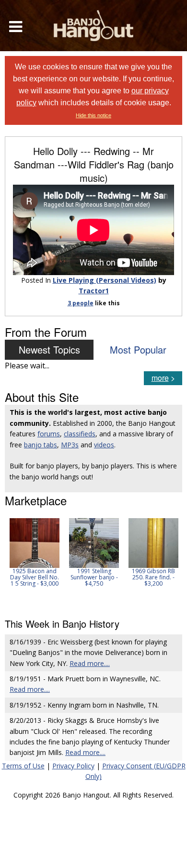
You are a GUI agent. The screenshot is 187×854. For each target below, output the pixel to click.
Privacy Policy (73, 765)
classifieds (79, 433)
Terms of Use (23, 765)
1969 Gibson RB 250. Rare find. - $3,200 (153, 577)
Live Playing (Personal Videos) (104, 280)
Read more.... (90, 663)
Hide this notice (93, 115)
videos (104, 444)
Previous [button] (9, 561)
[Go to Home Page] (93, 25)
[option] (34, 552)
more (160, 377)
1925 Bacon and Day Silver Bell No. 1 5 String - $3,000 (34, 577)
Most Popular (138, 349)
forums (48, 433)
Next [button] (169, 561)
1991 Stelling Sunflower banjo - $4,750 (94, 577)
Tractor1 (94, 290)
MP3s (70, 444)
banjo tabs (40, 444)
